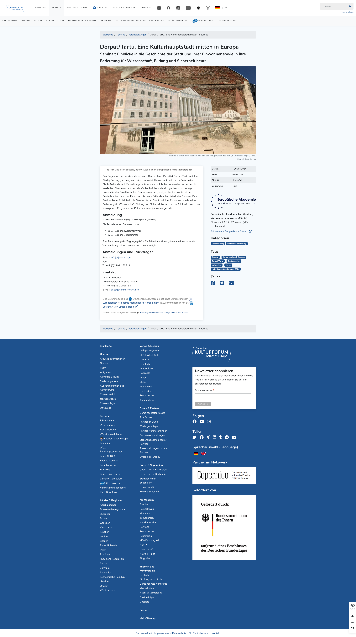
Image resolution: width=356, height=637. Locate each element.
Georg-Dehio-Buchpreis (153, 474)
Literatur (144, 359)
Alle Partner (146, 417)
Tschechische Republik (112, 577)
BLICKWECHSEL (149, 355)
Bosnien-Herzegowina (112, 509)
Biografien (145, 558)
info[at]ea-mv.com (121, 257)
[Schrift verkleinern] (352, 622)
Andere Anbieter (149, 400)
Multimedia (146, 386)
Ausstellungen (55, 20)
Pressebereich (107, 394)
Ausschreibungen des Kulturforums (112, 387)
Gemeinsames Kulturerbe (153, 583)
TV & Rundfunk (227, 20)
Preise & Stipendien (124, 7)
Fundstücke (146, 536)
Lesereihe (105, 20)
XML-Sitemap (147, 618)
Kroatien (104, 532)
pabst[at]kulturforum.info (125, 289)
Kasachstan (106, 527)
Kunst (143, 377)
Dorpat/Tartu (217, 261)
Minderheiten (147, 588)
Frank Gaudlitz (148, 487)
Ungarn (104, 586)
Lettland (104, 536)
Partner (146, 7)
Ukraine (104, 581)
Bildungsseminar (109, 460)
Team (103, 367)
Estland (215, 257)
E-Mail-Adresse (205, 390)
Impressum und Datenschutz (170, 633)
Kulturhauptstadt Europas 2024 (225, 269)
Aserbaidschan (108, 505)
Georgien (105, 523)
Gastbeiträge (147, 597)
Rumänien (105, 554)
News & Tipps (147, 554)
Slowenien (105, 572)
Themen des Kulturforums (147, 568)
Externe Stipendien (150, 491)
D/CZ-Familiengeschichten (130, 20)
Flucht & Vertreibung (151, 592)
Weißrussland (107, 590)
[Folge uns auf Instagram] (209, 421)
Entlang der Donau (150, 456)
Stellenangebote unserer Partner (153, 442)
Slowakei (105, 568)
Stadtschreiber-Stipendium (148, 480)
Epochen (144, 504)
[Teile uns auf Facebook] (202, 437)
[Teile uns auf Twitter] (195, 437)
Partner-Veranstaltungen (153, 430)
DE (222, 8)
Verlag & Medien (77, 7)
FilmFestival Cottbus (111, 474)
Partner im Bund (149, 421)
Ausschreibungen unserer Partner (154, 450)
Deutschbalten (234, 261)
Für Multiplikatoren (199, 633)
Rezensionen (147, 395)
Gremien (104, 363)
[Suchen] (350, 6)
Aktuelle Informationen (112, 358)
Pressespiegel (107, 403)
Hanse (228, 265)
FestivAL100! (156, 20)
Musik (143, 382)
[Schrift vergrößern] (352, 616)
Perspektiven (147, 509)
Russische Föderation (112, 559)
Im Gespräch (147, 518)
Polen (103, 550)
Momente (145, 513)
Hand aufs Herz (148, 522)
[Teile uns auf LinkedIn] (215, 437)
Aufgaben (105, 372)
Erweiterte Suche (347, 12)
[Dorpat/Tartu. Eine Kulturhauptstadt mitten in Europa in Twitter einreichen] (223, 283)
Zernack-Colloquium (111, 478)
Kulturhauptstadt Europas (234, 257)
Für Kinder (145, 391)
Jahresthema (10, 20)
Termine (56, 7)
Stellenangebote (109, 381)
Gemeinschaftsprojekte (152, 413)
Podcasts (145, 373)
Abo (142, 545)
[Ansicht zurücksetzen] (352, 628)
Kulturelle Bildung (109, 376)
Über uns (40, 7)
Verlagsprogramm (150, 350)
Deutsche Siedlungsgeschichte (151, 577)
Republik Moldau (109, 545)
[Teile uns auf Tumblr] (221, 437)
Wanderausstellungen (82, 20)
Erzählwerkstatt (178, 20)
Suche (143, 610)
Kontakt (216, 633)
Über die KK (146, 549)
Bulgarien (105, 514)
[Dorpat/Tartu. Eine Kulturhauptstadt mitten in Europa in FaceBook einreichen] (215, 283)
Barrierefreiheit (144, 633)
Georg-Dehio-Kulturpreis (153, 469)
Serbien (104, 563)
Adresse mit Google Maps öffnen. (229, 231)
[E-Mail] (233, 283)
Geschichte (146, 364)
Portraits (144, 527)
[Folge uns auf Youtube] (203, 421)
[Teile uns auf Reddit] (227, 437)
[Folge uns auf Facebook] (195, 421)
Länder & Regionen (111, 500)
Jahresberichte (108, 398)
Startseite (106, 346)
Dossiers (144, 601)
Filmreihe (105, 469)
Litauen (104, 541)
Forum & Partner (149, 408)
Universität (216, 265)
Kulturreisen (146, 368)
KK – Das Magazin (150, 540)
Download (105, 408)
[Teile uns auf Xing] (209, 437)
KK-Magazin (147, 500)
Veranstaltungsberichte (113, 487)
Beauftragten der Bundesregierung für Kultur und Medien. (163, 312)
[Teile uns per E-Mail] (235, 437)
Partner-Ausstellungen (152, 435)
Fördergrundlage (149, 426)
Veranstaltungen (31, 20)
